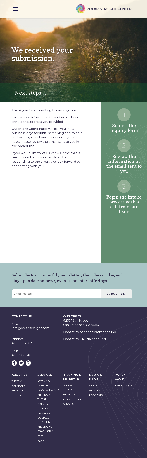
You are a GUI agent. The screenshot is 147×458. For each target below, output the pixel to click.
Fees (40, 436)
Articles (94, 390)
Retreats (69, 394)
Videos (93, 385)
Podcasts (96, 395)
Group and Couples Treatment (44, 417)
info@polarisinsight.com (31, 328)
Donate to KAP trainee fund (84, 339)
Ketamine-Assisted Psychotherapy (48, 385)
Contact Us (19, 395)
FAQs (40, 441)
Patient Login (123, 385)
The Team (17, 381)
